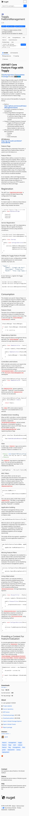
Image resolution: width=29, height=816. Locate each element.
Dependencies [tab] (7, 56)
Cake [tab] (12, 42)
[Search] (25, 6)
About (13, 806)
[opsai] (2, 737)
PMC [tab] (9, 37)
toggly (20, 742)
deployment (11, 750)
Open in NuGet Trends (9, 724)
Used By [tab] (16, 56)
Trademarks (11, 809)
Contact (4, 769)
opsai (6, 737)
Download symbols (8, 718)
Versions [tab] (5, 59)
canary (18, 750)
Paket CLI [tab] (4, 40)
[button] (23, 45)
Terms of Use (20, 806)
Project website (7, 706)
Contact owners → (5, 733)
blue (23, 747)
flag (9, 747)
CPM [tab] (24, 37)
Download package (8, 715)
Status (3, 776)
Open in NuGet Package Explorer (12, 721)
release (20, 745)
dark (14, 745)
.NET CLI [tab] (4, 37)
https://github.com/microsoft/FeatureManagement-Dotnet (15, 106)
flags (9, 745)
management (12, 742)
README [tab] (5, 52)
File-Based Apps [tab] (5, 42)
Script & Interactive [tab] (13, 40)
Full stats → (4, 687)
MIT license (6, 712)
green (4, 750)
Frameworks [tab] (15, 52)
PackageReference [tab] (16, 37)
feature (4, 742)
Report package (7, 727)
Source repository (8, 709)
